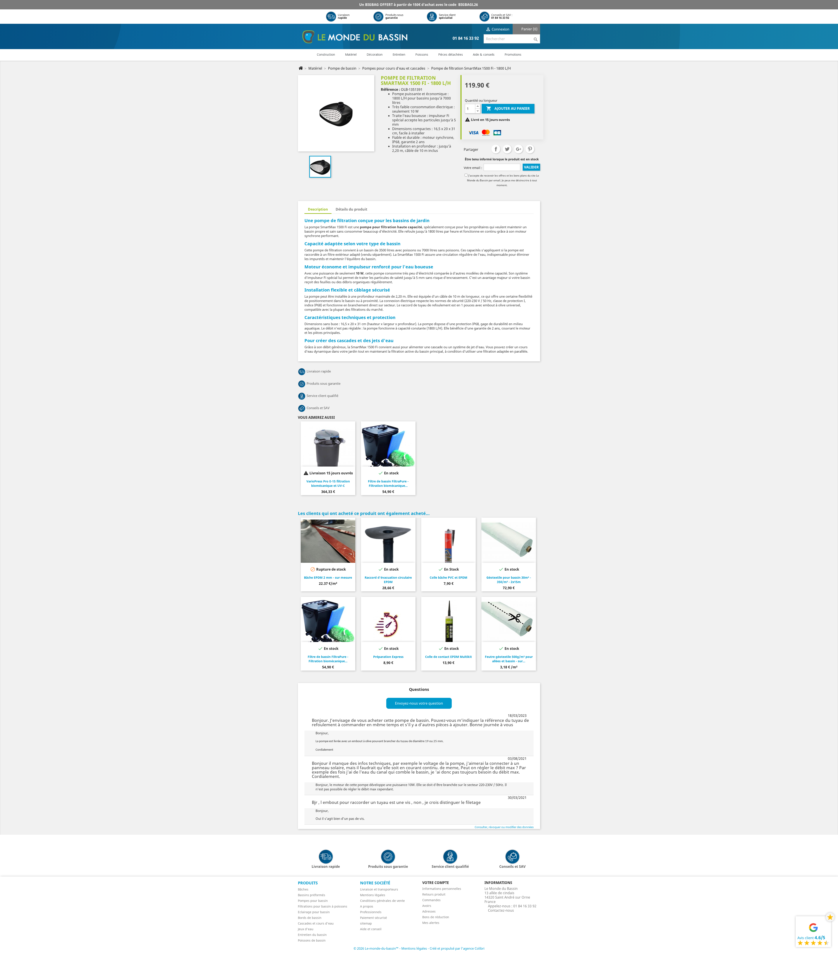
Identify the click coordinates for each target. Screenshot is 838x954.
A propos (366, 906)
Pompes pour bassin (313, 901)
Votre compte (435, 882)
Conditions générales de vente (382, 901)
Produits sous (394, 16)
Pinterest (529, 149)
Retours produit (433, 894)
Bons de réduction (435, 917)
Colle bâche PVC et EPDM (448, 577)
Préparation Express (388, 657)
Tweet (507, 149)
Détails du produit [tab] (351, 209)
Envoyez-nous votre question (419, 703)
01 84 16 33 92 (500, 18)
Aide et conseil (370, 929)
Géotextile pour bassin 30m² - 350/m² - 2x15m (508, 579)
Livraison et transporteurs (379, 889)
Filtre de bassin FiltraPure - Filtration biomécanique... (388, 483)
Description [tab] (318, 209)
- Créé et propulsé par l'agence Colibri (456, 948)
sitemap (366, 923)
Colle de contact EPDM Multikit (448, 657)
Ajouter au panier (508, 108)
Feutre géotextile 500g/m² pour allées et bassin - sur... (509, 659)
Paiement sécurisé (373, 918)
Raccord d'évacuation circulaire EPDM (388, 579)
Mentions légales (372, 895)
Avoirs (426, 906)
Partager (495, 149)
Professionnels (370, 912)
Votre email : (473, 168)
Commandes (431, 900)
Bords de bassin (309, 918)
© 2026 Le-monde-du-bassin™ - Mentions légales (391, 948)
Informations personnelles (441, 889)
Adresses (429, 911)
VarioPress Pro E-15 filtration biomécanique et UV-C (328, 483)
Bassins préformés (311, 895)
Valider (531, 167)
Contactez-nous (501, 910)
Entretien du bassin (312, 935)
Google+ (518, 149)
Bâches (303, 889)
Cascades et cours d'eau (316, 923)
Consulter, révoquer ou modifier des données (504, 827)
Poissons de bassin (312, 940)
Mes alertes (430, 923)
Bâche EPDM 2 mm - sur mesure (328, 577)
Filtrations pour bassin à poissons (322, 906)
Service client (447, 16)
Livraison (344, 16)
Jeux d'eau (305, 929)
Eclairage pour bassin (314, 912)
